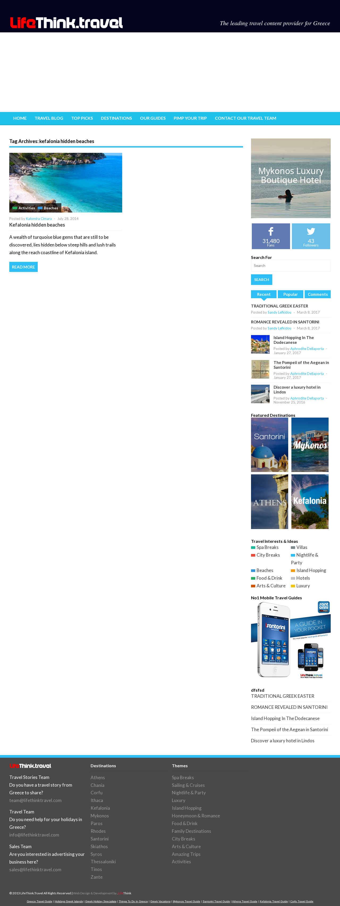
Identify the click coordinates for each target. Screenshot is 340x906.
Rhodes (98, 831)
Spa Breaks (268, 547)
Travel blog (49, 117)
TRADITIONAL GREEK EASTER (279, 306)
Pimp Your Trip (190, 117)
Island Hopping (311, 570)
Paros (97, 823)
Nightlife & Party (189, 792)
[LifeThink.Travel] (67, 26)
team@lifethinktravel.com (35, 800)
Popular (290, 294)
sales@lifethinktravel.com (35, 869)
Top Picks (82, 117)
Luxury (303, 585)
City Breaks (268, 555)
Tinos (96, 869)
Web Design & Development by (102, 893)
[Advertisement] (170, 72)
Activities (27, 208)
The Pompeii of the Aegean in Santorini (289, 729)
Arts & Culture (271, 585)
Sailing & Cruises (188, 785)
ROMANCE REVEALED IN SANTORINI (285, 321)
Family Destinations (191, 831)
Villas (301, 547)
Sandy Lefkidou (279, 312)
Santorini (100, 839)
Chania (97, 785)
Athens (98, 777)
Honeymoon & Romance (196, 815)
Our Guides (153, 117)
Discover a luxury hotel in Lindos (282, 740)
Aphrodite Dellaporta (307, 348)
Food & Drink (269, 578)
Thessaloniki (103, 861)
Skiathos (99, 846)
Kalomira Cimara (39, 218)
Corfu (97, 792)
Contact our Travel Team (245, 117)
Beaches (51, 208)
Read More (23, 267)
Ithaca (97, 800)
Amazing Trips (186, 854)
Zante (97, 877)
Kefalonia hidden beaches (37, 225)
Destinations (116, 117)
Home (20, 117)
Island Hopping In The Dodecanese (294, 340)
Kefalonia (100, 808)
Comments (318, 294)
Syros (96, 854)
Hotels (303, 578)
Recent (264, 294)
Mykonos (100, 815)
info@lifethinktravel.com (34, 835)
